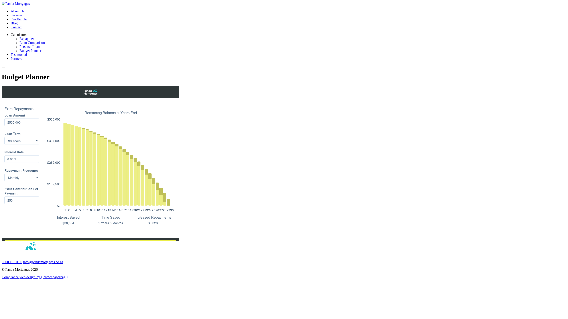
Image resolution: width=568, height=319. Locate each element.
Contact (16, 27)
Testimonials (19, 54)
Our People (19, 19)
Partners (16, 58)
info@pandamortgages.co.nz (43, 262)
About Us (17, 11)
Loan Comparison (32, 43)
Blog (14, 23)
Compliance (10, 277)
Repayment (28, 39)
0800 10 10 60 (12, 262)
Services (16, 15)
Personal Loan (30, 47)
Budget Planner (30, 51)
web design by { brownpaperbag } (44, 277)
